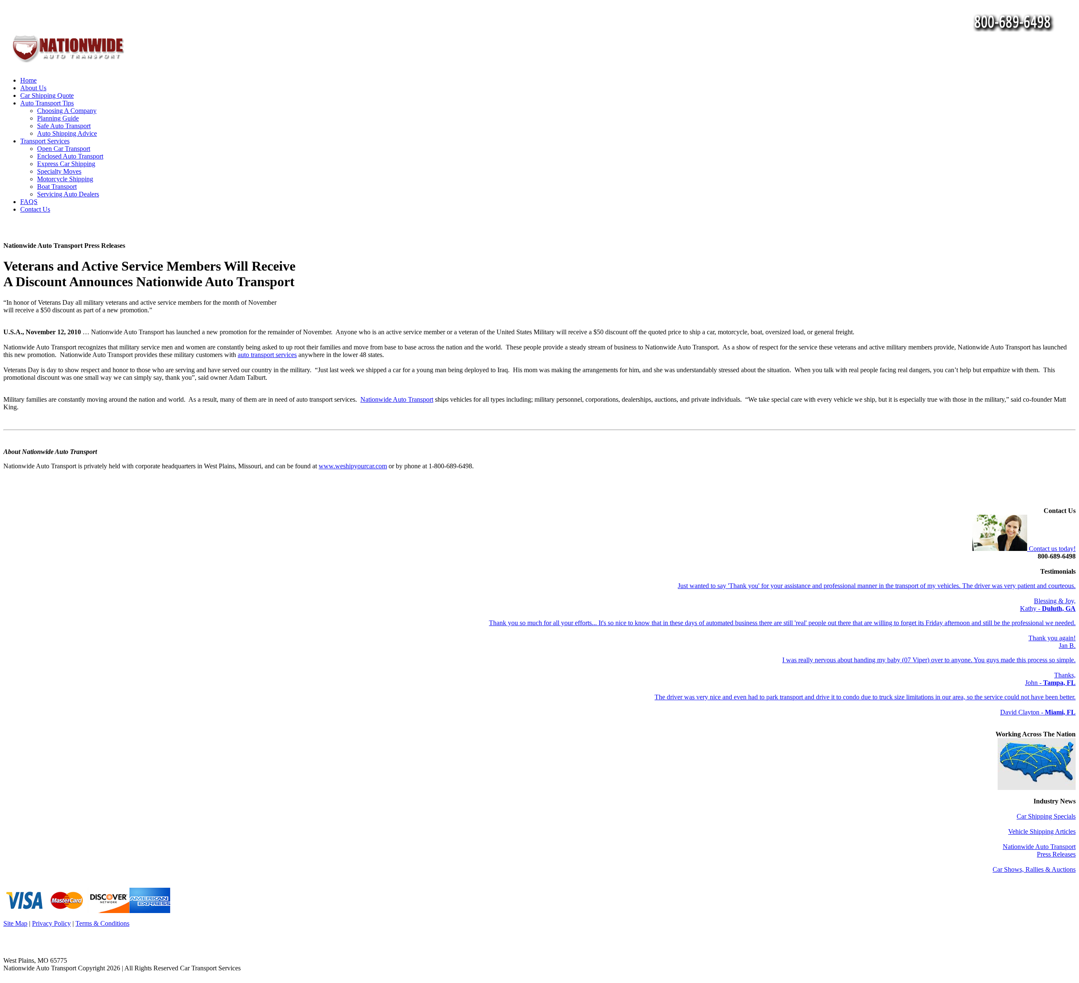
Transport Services (45, 141)
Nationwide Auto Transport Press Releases (1039, 850)
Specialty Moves (59, 171)
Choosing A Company (67, 110)
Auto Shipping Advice (67, 133)
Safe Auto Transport (64, 125)
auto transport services (267, 354)
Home (28, 80)
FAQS (29, 201)
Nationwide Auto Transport (396, 399)
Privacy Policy (51, 923)
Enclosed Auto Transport (70, 156)
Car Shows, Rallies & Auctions (1034, 869)
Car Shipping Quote (47, 95)
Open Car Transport (63, 148)
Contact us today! (1051, 548)
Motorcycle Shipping (65, 179)
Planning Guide (58, 118)
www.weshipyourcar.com (353, 466)
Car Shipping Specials (1046, 816)
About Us (33, 87)
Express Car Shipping (66, 163)
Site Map (15, 923)
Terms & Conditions (102, 923)
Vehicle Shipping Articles (1042, 831)
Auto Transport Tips (47, 103)
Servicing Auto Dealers (68, 194)
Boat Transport (57, 186)
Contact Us (35, 209)
